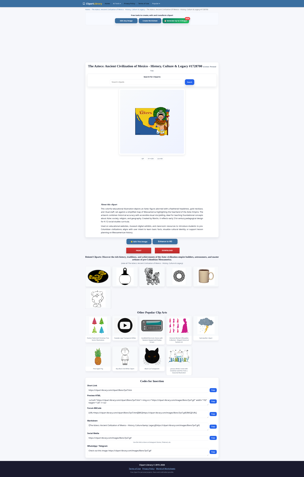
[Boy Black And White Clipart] (125, 356)
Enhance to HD (165, 241)
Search (189, 82)
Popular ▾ (156, 3)
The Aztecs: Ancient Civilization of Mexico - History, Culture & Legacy (118, 9)
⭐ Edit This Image (139, 241)
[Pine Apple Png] (98, 356)
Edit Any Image (126, 21)
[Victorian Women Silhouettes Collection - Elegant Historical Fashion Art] (179, 325)
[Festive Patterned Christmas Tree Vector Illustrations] (98, 325)
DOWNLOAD (167, 250)
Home (107, 3)
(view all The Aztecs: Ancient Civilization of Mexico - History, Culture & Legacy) (152, 263)
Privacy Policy (129, 3)
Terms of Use (143, 3)
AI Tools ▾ (117, 3)
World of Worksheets (165, 468)
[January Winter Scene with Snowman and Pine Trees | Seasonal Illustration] (179, 356)
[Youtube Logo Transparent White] (125, 325)
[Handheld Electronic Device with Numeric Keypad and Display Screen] (152, 325)
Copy (213, 390)
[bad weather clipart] (206, 325)
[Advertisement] (152, 43)
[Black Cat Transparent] (152, 356)
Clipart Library (146, 465)
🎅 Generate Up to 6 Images (176, 20)
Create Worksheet (150, 21)
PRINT (138, 250)
